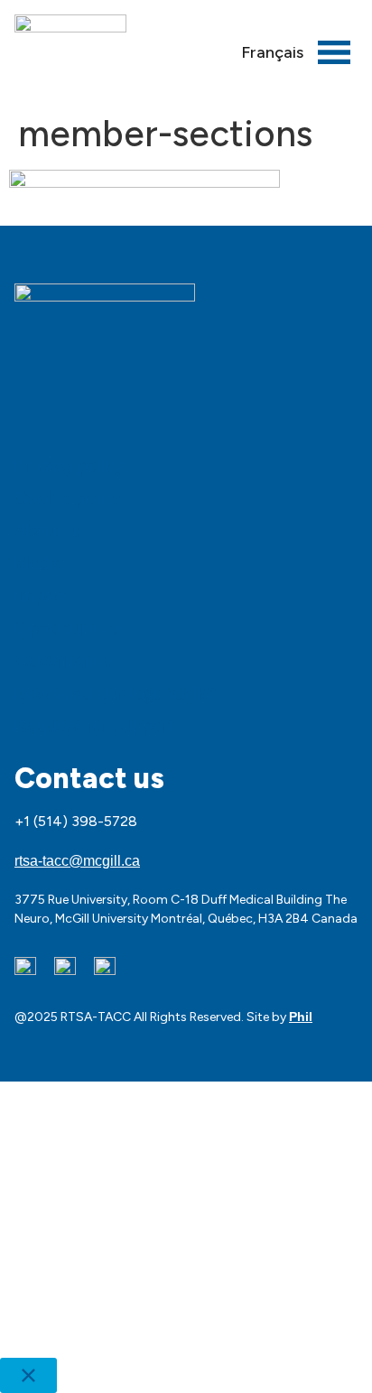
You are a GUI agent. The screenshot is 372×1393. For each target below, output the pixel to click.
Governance (63, 661)
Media (38, 563)
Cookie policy (67, 498)
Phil (300, 1016)
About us (50, 531)
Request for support (94, 726)
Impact (42, 596)
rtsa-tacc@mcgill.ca (77, 860)
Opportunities (68, 628)
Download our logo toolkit (115, 693)
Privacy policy (69, 466)
